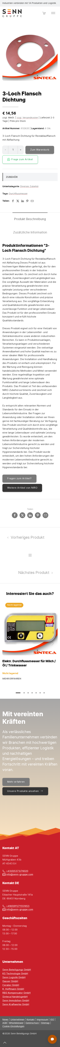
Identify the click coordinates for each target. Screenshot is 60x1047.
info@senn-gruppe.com (19, 874)
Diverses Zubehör (29, 186)
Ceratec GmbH (10, 985)
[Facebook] (13, 201)
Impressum (42, 1020)
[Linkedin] (22, 201)
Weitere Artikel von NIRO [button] (22, 488)
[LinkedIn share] (30, 515)
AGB (4, 1023)
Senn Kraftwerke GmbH (15, 1004)
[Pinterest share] (38, 515)
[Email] (32, 201)
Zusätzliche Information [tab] (30, 232)
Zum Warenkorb (39, 150)
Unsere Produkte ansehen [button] (23, 791)
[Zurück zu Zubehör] (30, 555)
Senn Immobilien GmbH (15, 1000)
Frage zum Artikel (22, 159)
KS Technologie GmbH (15, 973)
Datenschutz (32, 1023)
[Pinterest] (27, 201)
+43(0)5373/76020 (17, 871)
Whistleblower (16, 1023)
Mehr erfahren (11, 679)
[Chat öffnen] (52, 1039)
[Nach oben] (4, 1042)
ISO (52, 1020)
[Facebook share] (15, 515)
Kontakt (31, 1020)
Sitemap (45, 1023)
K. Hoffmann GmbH (13, 989)
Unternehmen (17, 1020)
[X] (17, 201)
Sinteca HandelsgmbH (15, 997)
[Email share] (45, 515)
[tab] (18, 692)
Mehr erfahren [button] (16, 782)
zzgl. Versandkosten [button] (27, 118)
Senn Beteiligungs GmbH (16, 970)
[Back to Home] (12, 13)
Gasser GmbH (10, 981)
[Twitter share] (22, 515)
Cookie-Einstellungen (13, 1026)
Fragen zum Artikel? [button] (19, 478)
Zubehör (12, 176)
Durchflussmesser (18, 194)
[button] (44, 13)
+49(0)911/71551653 (17, 906)
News (5, 1020)
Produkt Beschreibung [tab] (30, 219)
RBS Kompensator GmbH (16, 993)
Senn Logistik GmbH (13, 977)
